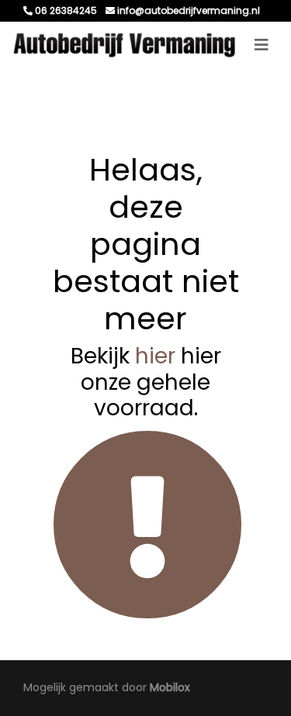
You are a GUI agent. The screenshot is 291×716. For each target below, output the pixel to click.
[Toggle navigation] (261, 45)
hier (155, 356)
